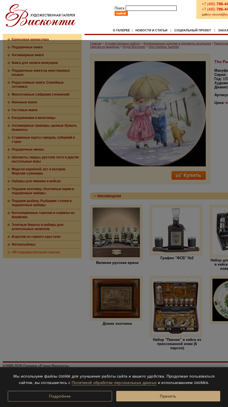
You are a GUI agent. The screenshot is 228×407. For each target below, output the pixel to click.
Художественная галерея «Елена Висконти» (40, 15)
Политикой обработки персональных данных (114, 382)
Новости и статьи (151, 30)
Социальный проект (192, 30)
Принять (168, 396)
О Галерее (121, 30)
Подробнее (60, 396)
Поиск (120, 8)
